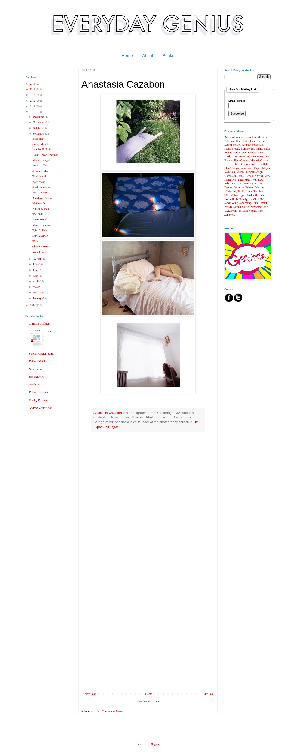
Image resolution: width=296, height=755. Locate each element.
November (39, 122)
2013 (33, 94)
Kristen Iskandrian (39, 392)
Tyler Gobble (39, 230)
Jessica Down (36, 376)
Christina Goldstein (39, 323)
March (37, 287)
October (37, 128)
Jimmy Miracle (40, 144)
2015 (33, 83)
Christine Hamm (41, 246)
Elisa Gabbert (241, 160)
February (38, 292)
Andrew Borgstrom (252, 144)
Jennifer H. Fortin (42, 149)
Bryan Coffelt (39, 165)
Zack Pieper (254, 168)
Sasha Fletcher (241, 156)
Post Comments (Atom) (109, 711)
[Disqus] (148, 511)
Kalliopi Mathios (38, 361)
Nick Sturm (35, 369)
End (50, 331)
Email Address (236, 101)
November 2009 (259, 206)
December (39, 116)
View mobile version (148, 701)
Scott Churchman (41, 187)
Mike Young (249, 210)
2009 (33, 305)
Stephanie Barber (254, 141)
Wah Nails (38, 214)
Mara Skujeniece (41, 225)
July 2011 (237, 191)
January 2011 (232, 210)
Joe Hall (263, 164)
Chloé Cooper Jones (235, 168)
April (36, 281)
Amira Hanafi (39, 219)
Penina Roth (250, 183)
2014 (33, 89)
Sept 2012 (238, 175)
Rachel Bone (39, 252)
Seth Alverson (40, 236)
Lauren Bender (232, 144)
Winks (36, 241)
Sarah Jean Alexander (256, 137)
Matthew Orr (39, 203)
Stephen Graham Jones (41, 353)
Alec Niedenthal (241, 179)
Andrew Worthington (40, 407)
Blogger (154, 744)
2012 (33, 100)
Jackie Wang (231, 203)
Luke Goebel (231, 164)
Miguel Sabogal (41, 160)
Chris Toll (258, 199)
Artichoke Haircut (234, 141)
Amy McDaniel (254, 175)
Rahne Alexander (233, 137)
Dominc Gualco (248, 164)
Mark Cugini (239, 152)
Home (127, 55)
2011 (33, 106)
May (36, 275)
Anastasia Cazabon (107, 413)
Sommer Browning (251, 148)
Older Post (207, 693)
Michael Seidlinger (234, 195)
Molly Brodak (232, 148)
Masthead (34, 384)
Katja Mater (38, 181)
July (35, 264)
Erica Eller (38, 138)
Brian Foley (256, 156)
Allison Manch (40, 209)
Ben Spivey (245, 199)
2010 (33, 112)
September (39, 133)
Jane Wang (245, 203)
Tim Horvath (39, 176)
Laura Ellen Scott (255, 191)
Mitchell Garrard (259, 160)
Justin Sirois (231, 199)
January (37, 298)
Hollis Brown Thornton (45, 154)
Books (168, 55)
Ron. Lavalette (40, 192)
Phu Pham (257, 179)
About (147, 55)
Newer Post (89, 693)
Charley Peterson (38, 400)
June (36, 270)
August (37, 258)
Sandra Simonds (255, 195)
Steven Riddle (40, 171)
